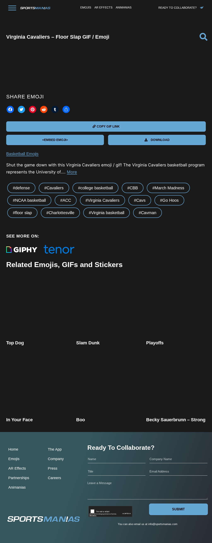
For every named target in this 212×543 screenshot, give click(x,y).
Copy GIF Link (108, 126)
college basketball (96, 188)
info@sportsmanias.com (162, 524)
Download (160, 140)
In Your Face (19, 419)
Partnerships (18, 478)
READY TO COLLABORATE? (177, 7)
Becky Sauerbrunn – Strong (175, 419)
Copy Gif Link (38, 317)
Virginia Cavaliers (103, 200)
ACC (67, 200)
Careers (54, 478)
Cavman (148, 212)
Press (52, 468)
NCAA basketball (30, 200)
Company (56, 459)
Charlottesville (61, 212)
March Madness (169, 188)
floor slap (23, 212)
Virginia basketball (107, 212)
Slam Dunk (88, 342)
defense (22, 188)
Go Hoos (170, 200)
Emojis (13, 459)
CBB (134, 188)
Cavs (141, 200)
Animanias (17, 487)
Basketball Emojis (22, 154)
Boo (80, 419)
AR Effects (17, 468)
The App (55, 449)
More (72, 171)
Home (13, 449)
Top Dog (15, 342)
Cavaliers (55, 188)
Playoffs (155, 342)
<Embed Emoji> (55, 140)
